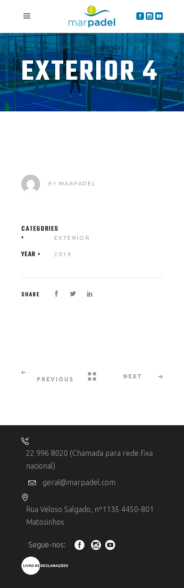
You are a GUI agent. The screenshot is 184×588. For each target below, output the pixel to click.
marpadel (77, 183)
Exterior (72, 238)
